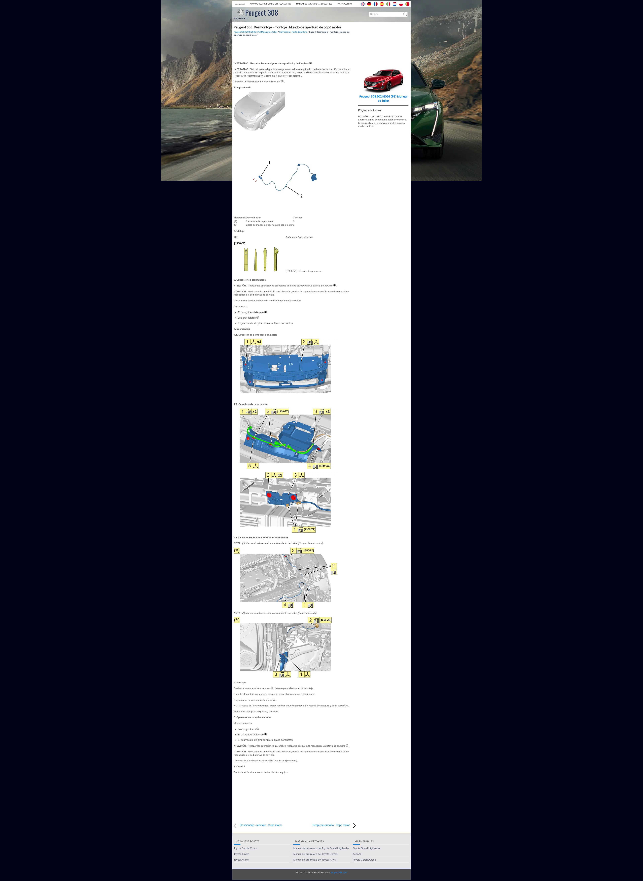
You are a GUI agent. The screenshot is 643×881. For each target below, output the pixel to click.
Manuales (240, 4)
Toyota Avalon (241, 859)
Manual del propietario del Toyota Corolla (315, 854)
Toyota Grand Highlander (366, 848)
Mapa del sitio (344, 4)
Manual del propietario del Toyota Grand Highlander (321, 848)
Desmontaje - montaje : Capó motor (261, 825)
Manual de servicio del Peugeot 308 (314, 4)
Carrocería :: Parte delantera (293, 31)
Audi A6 (357, 854)
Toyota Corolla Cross (245, 848)
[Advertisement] (295, 49)
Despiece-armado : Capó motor (331, 825)
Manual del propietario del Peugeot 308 (270, 4)
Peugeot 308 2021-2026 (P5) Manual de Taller (255, 31)
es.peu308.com (339, 872)
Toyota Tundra (241, 854)
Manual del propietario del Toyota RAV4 (314, 859)
